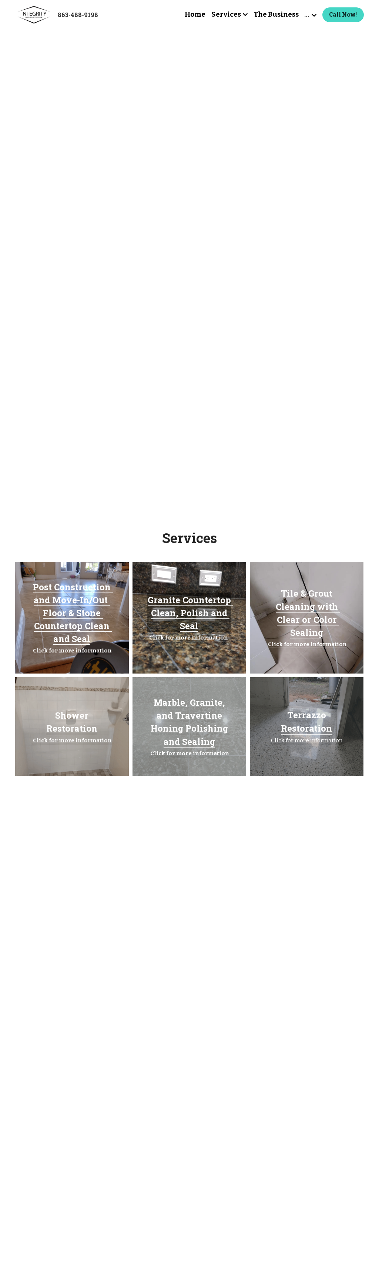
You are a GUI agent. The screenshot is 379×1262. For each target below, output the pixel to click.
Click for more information (306, 740)
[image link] (33, 14)
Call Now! (343, 14)
